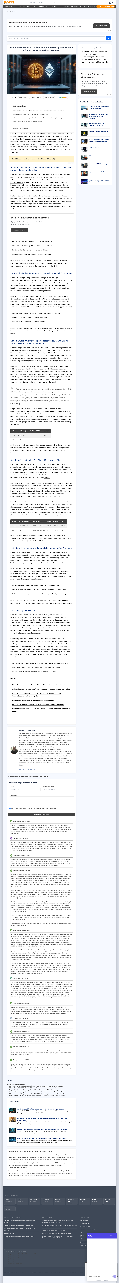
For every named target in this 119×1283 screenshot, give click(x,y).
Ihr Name (11, 786)
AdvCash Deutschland (96, 148)
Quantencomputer (52, 141)
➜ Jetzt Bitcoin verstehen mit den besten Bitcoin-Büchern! (32, 159)
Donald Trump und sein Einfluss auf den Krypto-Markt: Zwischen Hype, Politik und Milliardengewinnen (57, 1237)
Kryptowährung (16, 182)
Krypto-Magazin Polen (14, 1257)
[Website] (34, 769)
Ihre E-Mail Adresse (48, 786)
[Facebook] (20, 769)
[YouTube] (31, 769)
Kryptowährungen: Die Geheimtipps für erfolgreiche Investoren (19, 1237)
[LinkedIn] (23, 769)
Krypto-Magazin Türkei (15, 1263)
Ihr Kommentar (13, 795)
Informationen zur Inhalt (88, 1229)
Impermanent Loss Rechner (97, 172)
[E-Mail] (36, 769)
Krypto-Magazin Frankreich (16, 1255)
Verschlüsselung (29, 139)
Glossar (83, 1232)
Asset (52, 190)
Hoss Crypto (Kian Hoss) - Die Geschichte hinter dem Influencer (98, 116)
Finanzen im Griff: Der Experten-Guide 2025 (54, 1230)
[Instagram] (25, 769)
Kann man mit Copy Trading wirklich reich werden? (18, 1225)
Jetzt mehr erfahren (101, 25)
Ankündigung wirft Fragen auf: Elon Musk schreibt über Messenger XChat (41, 689)
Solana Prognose (94, 156)
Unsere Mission (85, 1226)
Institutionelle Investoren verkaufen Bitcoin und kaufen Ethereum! (38, 704)
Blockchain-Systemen (29, 144)
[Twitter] (28, 769)
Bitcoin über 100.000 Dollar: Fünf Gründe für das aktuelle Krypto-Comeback (33, 1088)
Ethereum (56, 147)
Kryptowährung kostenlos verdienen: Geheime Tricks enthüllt (19, 1229)
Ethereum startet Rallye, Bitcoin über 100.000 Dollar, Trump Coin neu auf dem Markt (36, 1094)
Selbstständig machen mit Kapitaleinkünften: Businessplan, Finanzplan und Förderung (59, 1226)
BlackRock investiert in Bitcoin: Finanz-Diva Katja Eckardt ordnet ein (39, 685)
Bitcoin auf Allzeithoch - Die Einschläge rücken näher (33, 700)
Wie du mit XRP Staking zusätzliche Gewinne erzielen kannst (19, 1221)
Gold (46, 477)
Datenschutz (85, 1223)
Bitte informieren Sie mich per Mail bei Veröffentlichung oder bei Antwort (33, 809)
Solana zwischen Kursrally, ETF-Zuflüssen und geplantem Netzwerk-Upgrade (42, 1138)
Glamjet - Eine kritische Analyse (99, 131)
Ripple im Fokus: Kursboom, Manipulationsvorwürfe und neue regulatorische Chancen (37, 1096)
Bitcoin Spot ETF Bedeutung (98, 164)
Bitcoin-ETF (61, 617)
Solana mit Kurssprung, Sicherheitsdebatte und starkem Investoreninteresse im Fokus (37, 1092)
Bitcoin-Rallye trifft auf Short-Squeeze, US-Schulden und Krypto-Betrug (40, 1109)
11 (49, 97)
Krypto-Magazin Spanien (15, 1259)
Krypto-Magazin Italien (15, 1261)
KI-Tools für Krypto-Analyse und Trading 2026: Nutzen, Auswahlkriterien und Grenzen (58, 1221)
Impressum (84, 1220)
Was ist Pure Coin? (9, 1233)
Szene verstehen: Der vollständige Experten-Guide (56, 1233)
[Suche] (52, 2)
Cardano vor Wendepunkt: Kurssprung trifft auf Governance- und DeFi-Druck (42, 1129)
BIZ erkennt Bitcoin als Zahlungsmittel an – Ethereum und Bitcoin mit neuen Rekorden (36, 1086)
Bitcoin (48, 134)
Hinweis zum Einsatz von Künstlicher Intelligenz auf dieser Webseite (28, 776)
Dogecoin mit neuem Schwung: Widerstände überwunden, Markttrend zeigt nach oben (37, 1090)
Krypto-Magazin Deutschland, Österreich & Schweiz (23, 1254)
